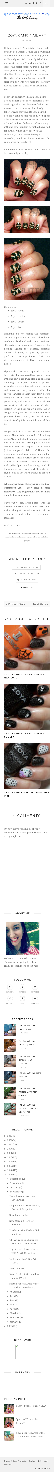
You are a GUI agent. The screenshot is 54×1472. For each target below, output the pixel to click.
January (14, 1321)
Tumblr (22, 1003)
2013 (9, 1174)
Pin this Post (29, 580)
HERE (7, 965)
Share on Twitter (29, 573)
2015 (9, 1166)
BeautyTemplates (19, 1461)
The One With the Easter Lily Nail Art (26, 1043)
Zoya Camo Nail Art (19, 1215)
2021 (9, 1140)
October (14, 1187)
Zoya (31, 587)
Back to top (41, 1469)
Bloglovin (35, 1003)
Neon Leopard (16, 1268)
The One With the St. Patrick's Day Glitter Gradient (28, 1092)
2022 (9, 1135)
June (12, 1300)
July (12, 1296)
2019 (9, 1148)
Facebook (10, 1003)
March (13, 1313)
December (15, 1178)
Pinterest (35, 992)
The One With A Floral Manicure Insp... (26, 794)
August (13, 1291)
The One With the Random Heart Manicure (26, 1060)
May (12, 1304)
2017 (9, 1157)
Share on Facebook (28, 567)
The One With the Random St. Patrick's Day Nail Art (28, 1108)
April (12, 1309)
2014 (9, 1170)
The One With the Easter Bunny (26, 1027)
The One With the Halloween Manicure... (24, 676)
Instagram (10, 992)
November (15, 1183)
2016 (9, 1161)
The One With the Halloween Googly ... (24, 735)
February (14, 1317)
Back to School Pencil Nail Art (31, 1405)
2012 (9, 1326)
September (16, 1191)
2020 (9, 1144)
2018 (9, 1153)
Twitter (22, 992)
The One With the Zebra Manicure (29, 1075)
